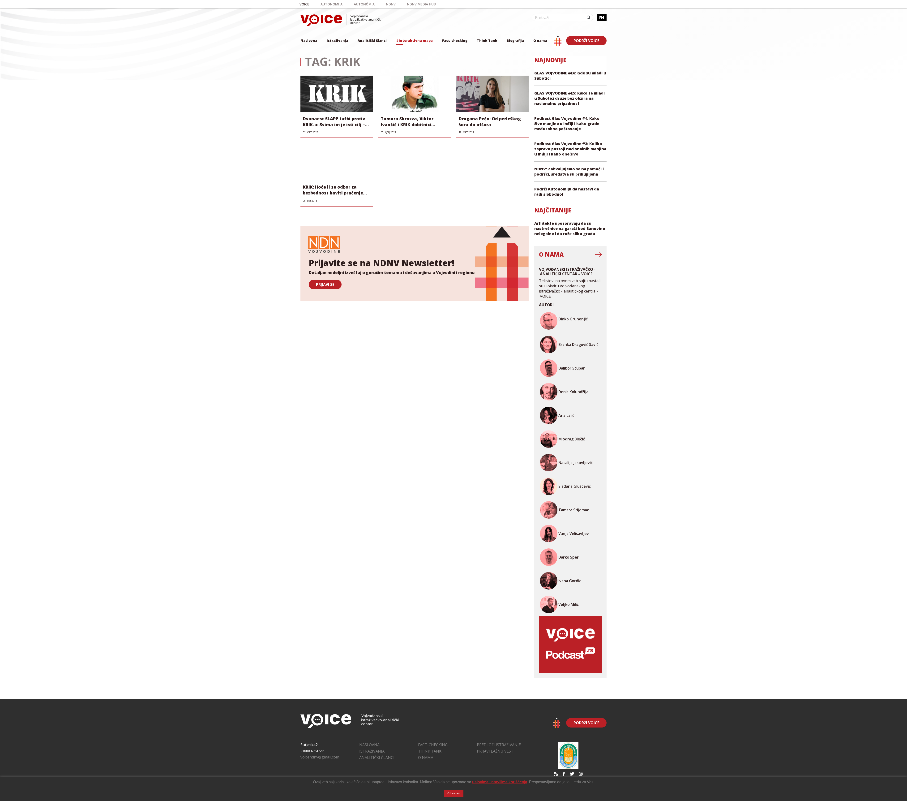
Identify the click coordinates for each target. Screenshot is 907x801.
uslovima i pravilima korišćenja (499, 782)
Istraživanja (337, 40)
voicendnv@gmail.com (319, 757)
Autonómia (364, 4)
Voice (304, 4)
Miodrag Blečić (571, 439)
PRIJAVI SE (325, 284)
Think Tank (487, 40)
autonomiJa (331, 4)
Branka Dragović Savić (578, 344)
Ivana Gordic (569, 580)
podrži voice (586, 40)
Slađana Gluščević (574, 486)
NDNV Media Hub (421, 4)
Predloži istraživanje (499, 744)
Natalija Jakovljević (575, 462)
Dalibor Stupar (571, 368)
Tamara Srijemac (573, 509)
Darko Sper (568, 557)
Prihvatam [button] (454, 793)
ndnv (391, 4)
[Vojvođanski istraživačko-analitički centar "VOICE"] (340, 20)
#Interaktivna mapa (414, 40)
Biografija (515, 40)
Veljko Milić (568, 604)
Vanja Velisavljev (573, 533)
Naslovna (308, 40)
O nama (540, 40)
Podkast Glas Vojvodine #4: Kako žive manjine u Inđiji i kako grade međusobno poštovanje (566, 123)
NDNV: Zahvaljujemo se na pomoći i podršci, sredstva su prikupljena (569, 171)
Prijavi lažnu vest (495, 751)
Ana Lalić (566, 415)
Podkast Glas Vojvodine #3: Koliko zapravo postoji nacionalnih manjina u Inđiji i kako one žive (570, 149)
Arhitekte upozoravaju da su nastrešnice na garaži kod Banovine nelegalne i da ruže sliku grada (569, 228)
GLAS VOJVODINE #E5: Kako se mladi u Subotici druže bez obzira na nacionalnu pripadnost (569, 98)
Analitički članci (372, 40)
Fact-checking (454, 40)
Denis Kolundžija (573, 391)
